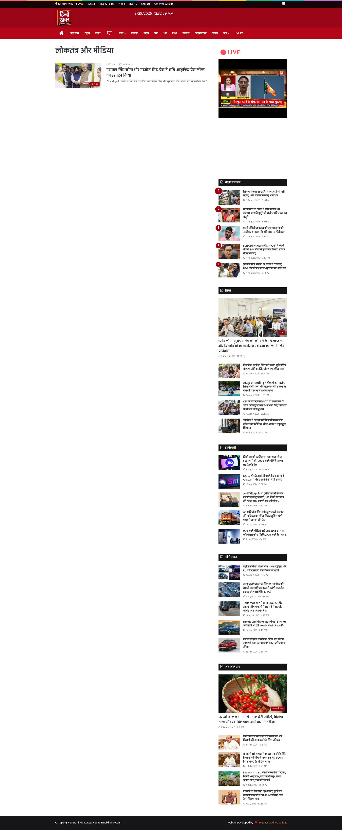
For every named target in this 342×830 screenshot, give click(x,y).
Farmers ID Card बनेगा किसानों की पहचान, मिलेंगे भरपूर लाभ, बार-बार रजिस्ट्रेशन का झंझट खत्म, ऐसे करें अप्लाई (264, 776)
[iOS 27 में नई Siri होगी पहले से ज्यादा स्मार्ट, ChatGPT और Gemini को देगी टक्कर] (229, 481)
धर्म (165, 33)
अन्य (225, 33)
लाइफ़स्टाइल (200, 33)
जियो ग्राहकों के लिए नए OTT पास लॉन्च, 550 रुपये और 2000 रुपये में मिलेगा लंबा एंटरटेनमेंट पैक (263, 461)
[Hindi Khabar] (64, 18)
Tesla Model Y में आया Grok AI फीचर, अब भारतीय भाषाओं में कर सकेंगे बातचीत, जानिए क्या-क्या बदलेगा (263, 607)
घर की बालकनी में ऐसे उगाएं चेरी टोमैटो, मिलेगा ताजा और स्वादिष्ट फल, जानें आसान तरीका (250, 719)
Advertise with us (163, 4)
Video (121, 4)
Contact (145, 4)
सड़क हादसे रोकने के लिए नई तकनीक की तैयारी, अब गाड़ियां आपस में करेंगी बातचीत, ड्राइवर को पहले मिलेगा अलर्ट (263, 588)
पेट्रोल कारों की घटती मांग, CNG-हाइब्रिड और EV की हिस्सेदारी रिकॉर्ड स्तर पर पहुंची (264, 568)
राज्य (121, 33)
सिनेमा (215, 33)
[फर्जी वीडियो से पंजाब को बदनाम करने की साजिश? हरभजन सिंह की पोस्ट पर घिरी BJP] (229, 233)
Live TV (133, 4)
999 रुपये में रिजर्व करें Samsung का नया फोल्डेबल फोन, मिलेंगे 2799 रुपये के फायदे (264, 533)
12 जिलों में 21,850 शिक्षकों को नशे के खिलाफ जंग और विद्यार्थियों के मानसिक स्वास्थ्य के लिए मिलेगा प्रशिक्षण (252, 346)
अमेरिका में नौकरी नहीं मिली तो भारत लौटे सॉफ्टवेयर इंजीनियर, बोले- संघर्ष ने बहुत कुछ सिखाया (264, 424)
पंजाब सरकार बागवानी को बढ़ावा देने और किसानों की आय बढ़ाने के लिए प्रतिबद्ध (262, 738)
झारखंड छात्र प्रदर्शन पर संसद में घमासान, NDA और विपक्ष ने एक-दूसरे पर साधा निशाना (264, 266)
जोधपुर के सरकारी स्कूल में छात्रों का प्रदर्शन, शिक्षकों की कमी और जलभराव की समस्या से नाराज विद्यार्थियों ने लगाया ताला (264, 387)
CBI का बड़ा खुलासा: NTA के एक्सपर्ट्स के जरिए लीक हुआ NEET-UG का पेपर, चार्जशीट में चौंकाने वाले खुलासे (265, 405)
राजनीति (134, 33)
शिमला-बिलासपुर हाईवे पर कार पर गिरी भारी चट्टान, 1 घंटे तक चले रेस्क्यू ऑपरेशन (264, 194)
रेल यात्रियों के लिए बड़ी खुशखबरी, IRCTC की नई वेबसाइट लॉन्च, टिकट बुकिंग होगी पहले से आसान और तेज (263, 516)
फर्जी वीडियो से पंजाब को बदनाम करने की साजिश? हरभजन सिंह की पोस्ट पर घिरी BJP (264, 230)
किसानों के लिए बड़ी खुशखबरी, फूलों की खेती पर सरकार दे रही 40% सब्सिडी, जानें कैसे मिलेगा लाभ (263, 795)
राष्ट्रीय (87, 33)
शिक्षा (174, 33)
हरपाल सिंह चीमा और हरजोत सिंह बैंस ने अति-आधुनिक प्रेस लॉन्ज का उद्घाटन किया (155, 73)
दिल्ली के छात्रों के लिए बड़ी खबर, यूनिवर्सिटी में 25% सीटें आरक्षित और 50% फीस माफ (264, 367)
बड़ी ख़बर (74, 33)
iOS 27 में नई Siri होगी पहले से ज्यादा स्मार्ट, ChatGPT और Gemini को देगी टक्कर (263, 478)
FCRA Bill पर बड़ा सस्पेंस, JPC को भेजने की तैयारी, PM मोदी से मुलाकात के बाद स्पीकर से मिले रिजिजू (264, 250)
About (91, 4)
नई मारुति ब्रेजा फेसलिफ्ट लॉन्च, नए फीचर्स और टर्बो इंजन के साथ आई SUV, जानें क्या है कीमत (264, 643)
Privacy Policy (106, 4)
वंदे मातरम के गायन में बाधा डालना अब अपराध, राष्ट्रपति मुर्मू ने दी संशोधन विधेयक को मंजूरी (265, 213)
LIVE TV (239, 33)
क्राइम (146, 33)
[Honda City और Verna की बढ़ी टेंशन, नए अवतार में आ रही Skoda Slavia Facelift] (229, 627)
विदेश (97, 33)
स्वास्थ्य (185, 33)
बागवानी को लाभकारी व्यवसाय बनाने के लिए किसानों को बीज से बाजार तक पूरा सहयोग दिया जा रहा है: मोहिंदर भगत (264, 758)
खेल (156, 33)
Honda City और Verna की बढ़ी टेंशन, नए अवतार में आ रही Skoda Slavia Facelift (264, 624)
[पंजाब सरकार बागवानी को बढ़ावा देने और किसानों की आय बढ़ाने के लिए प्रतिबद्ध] (229, 742)
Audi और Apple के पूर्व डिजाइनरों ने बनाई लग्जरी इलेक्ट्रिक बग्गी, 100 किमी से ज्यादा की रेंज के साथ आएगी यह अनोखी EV (263, 497)
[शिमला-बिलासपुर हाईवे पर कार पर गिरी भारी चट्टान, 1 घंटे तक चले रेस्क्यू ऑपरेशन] (229, 197)
